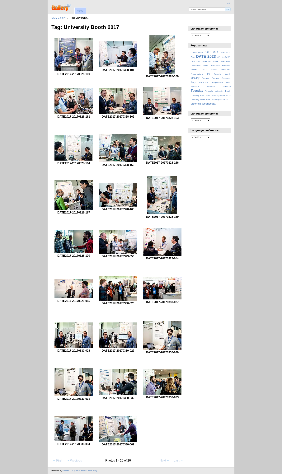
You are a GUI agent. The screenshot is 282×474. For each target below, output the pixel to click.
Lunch (228, 74)
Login (228, 3)
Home (80, 10)
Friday (214, 70)
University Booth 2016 (200, 100)
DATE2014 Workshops (201, 61)
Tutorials (209, 91)
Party (193, 82)
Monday (195, 78)
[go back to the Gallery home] (61, 6)
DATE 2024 (224, 56)
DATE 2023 (206, 56)
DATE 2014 (211, 52)
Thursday (226, 87)
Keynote (217, 74)
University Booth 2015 (221, 95)
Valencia (196, 103)
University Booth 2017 (221, 100)
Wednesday (209, 103)
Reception (203, 82)
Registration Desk (221, 82)
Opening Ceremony (221, 78)
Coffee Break (197, 52)
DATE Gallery (58, 17)
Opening (205, 78)
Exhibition (215, 65)
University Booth (223, 91)
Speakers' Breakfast (203, 87)
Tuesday (197, 90)
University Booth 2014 (200, 95)
